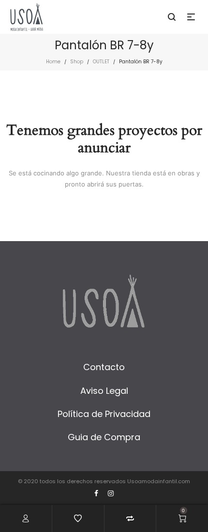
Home (53, 61)
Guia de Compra (104, 437)
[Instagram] (111, 493)
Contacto (104, 367)
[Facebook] (96, 493)
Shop (76, 61)
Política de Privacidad (104, 414)
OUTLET (101, 61)
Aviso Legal (104, 391)
